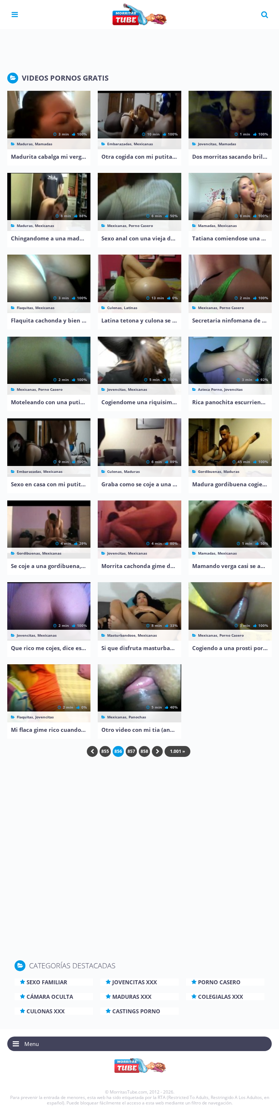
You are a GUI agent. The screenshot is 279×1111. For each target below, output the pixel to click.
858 (144, 751)
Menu (31, 1043)
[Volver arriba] (264, 1098)
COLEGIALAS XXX (220, 996)
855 (105, 751)
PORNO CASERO (219, 982)
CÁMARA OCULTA (50, 996)
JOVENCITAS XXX (134, 982)
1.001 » (177, 751)
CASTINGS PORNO (136, 1011)
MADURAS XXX (131, 996)
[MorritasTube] (139, 13)
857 (131, 751)
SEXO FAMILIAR (47, 982)
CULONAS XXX (46, 1011)
